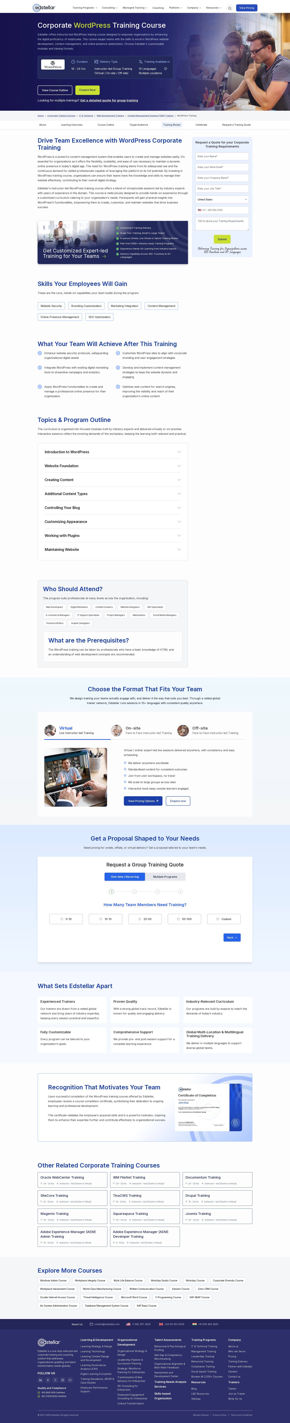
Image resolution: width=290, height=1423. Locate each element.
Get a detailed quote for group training (109, 100)
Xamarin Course (180, 1288)
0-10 (69, 919)
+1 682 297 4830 (141, 1324)
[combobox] (202, 210)
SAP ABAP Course (199, 1297)
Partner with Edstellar (240, 1366)
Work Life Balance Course (128, 1280)
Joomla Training (198, 1214)
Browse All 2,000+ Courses (207, 1376)
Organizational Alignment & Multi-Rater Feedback (169, 1365)
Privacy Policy (220, 1415)
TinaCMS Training (127, 1196)
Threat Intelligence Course (98, 1297)
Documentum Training (203, 1177)
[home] (45, 8)
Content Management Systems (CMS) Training (150, 115)
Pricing (232, 1356)
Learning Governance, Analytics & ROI (94, 1367)
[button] (83, 8)
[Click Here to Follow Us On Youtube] (70, 1380)
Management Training (203, 1351)
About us (233, 1346)
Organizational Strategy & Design (132, 1353)
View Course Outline (55, 90)
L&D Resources (200, 1393)
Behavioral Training (202, 1361)
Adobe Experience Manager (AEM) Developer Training (140, 1234)
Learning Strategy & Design (96, 1346)
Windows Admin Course (53, 1280)
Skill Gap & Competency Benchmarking (168, 1357)
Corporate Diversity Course (228, 1280)
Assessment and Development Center (166, 1374)
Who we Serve (236, 1351)
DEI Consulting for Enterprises (127, 1388)
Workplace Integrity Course (90, 1280)
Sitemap (196, 1398)
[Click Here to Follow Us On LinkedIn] (40, 1380)
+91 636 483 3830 (208, 1324)
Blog (194, 1388)
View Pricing (246, 7)
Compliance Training (203, 1366)
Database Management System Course (106, 1305)
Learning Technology (93, 1351)
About (42, 124)
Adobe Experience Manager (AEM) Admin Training (68, 1234)
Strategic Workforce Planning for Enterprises (131, 1370)
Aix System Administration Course (58, 1305)
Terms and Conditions (241, 1415)
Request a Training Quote (236, 124)
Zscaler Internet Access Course (57, 1297)
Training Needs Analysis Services (170, 1384)
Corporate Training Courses (61, 115)
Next (230, 937)
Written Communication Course (147, 1288)
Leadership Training (202, 1356)
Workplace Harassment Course (57, 1288)
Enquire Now (87, 90)
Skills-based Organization (163, 1396)
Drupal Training (197, 1196)
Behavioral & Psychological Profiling (170, 1348)
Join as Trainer (236, 1393)
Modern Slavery (201, 1415)
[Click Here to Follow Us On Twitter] (55, 1380)
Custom (226, 919)
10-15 (108, 919)
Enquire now (178, 801)
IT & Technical (86, 115)
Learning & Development (97, 1340)
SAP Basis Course (146, 1305)
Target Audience (138, 124)
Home (41, 115)
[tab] (77, 731)
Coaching (158, 7)
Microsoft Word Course (134, 1297)
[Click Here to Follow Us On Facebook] (48, 1380)
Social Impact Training (203, 1371)
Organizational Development (127, 1342)
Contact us (234, 1376)
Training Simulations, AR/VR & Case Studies (97, 1380)
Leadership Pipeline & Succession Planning (130, 1361)
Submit (222, 239)
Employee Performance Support (94, 1389)
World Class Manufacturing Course (102, 1288)
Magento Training (54, 1214)
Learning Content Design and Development (95, 1358)
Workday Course (195, 1280)
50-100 (187, 919)
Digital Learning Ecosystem (96, 1373)
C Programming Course (168, 1297)
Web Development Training (110, 115)
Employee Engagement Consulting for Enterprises (132, 1396)
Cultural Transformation (130, 1403)
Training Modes (172, 124)
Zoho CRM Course (208, 1288)
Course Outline (106, 124)
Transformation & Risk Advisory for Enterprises (131, 1379)
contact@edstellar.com (106, 1324)
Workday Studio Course (164, 1280)
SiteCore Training (54, 1196)
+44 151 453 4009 (174, 1324)
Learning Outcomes (72, 124)
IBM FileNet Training (129, 1177)
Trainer (232, 1388)
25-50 (147, 919)
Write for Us (235, 1398)
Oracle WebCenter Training (62, 1177)
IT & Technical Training (204, 1346)
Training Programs (83, 7)
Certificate (201, 124)
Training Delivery (238, 1361)
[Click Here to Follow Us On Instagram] (62, 1380)
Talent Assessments (167, 1340)
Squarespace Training (130, 1214)
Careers (232, 1371)
